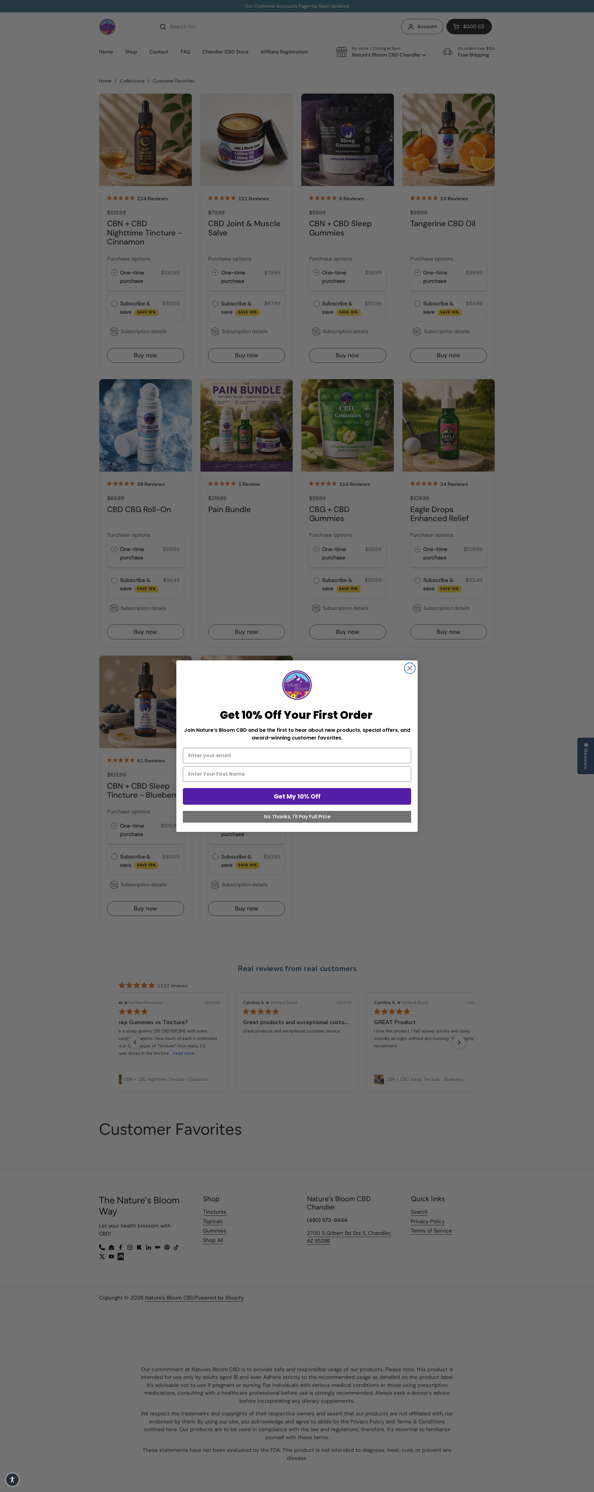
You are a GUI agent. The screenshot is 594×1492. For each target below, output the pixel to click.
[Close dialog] (409, 668)
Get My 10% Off (297, 796)
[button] (12, 1479)
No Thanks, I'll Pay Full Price (297, 816)
